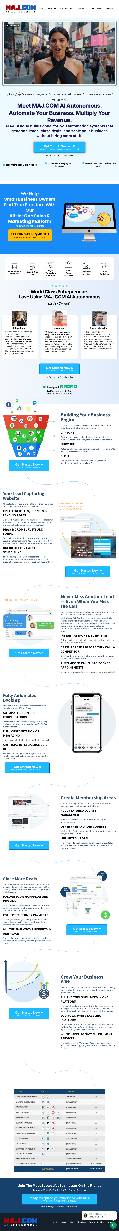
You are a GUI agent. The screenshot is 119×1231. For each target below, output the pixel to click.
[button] (55, 9)
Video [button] (79, 9)
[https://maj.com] (20, 8)
